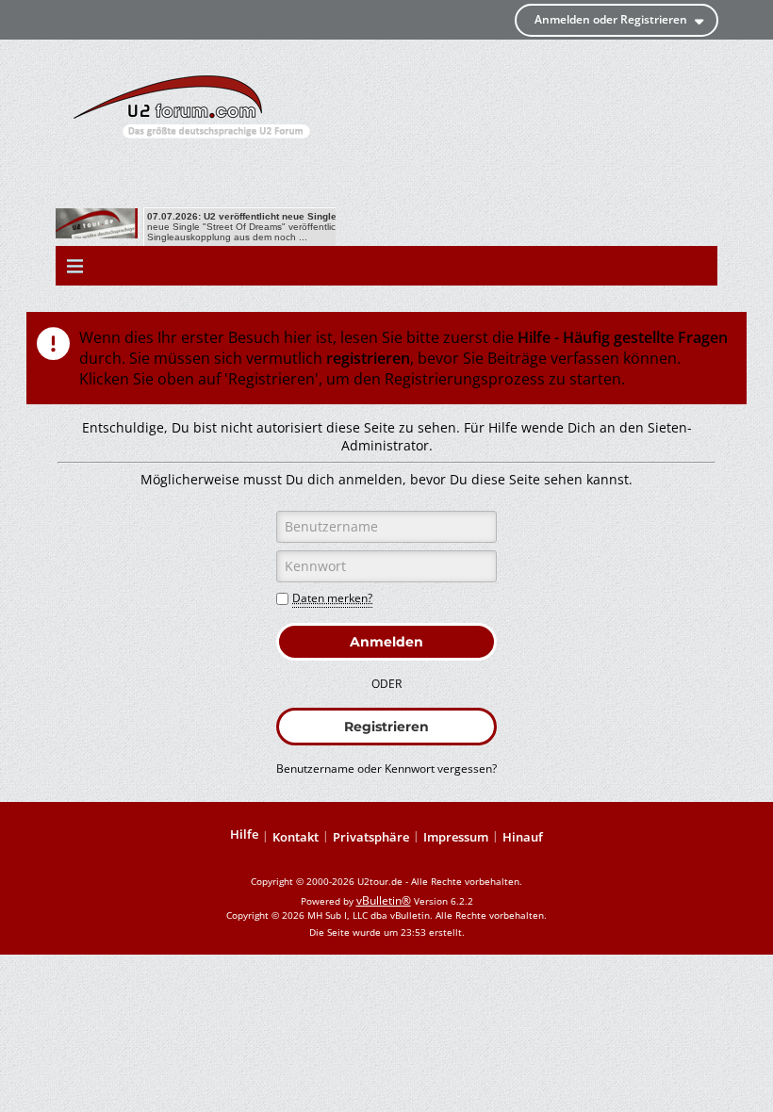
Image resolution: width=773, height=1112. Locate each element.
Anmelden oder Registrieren (611, 19)
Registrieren (386, 726)
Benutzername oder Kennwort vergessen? (386, 768)
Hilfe (244, 834)
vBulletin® (383, 900)
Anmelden (386, 641)
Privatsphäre (371, 836)
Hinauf (522, 836)
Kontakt (295, 836)
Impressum (455, 836)
